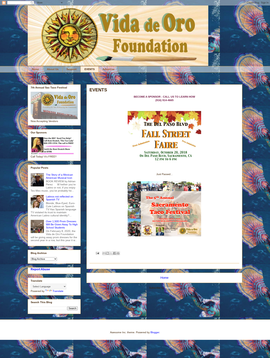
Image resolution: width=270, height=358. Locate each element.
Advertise (108, 69)
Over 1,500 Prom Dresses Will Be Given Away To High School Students (62, 224)
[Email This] (104, 253)
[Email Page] (97, 252)
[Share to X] (111, 253)
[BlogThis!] (107, 253)
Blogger (154, 332)
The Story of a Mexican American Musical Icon (59, 176)
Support (71, 69)
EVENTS (89, 69)
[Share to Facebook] (114, 253)
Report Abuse (40, 269)
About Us (53, 69)
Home (35, 69)
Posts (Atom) (172, 287)
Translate (58, 291)
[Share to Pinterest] (118, 253)
